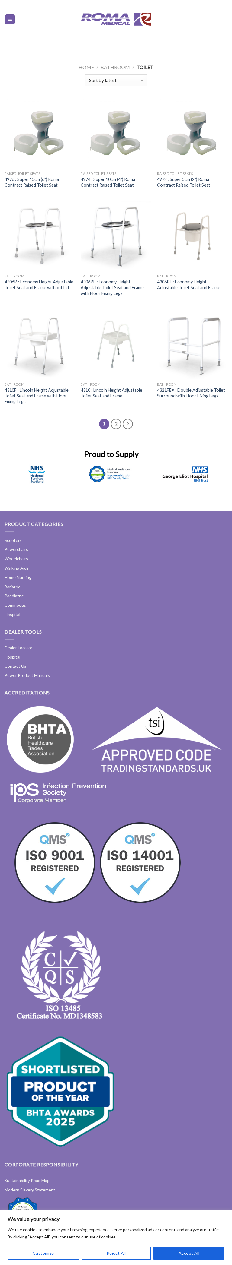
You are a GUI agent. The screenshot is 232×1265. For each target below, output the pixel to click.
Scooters (13, 540)
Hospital (12, 614)
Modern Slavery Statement (30, 1189)
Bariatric (12, 586)
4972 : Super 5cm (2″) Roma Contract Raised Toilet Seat (183, 182)
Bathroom (115, 67)
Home (86, 67)
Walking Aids (17, 568)
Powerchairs (16, 549)
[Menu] (10, 19)
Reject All (116, 1253)
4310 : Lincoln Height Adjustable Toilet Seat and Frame (111, 392)
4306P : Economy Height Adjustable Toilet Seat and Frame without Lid (39, 284)
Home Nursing (18, 577)
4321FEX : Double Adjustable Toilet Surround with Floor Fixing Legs (191, 392)
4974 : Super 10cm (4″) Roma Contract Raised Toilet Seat (108, 182)
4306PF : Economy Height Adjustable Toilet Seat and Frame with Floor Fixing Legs (112, 287)
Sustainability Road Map (27, 1180)
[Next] (210, 481)
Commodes (15, 605)
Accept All (189, 1253)
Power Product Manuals (27, 675)
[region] (116, 1237)
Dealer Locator (18, 647)
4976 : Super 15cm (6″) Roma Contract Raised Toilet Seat (32, 182)
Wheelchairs (16, 558)
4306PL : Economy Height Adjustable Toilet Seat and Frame (188, 284)
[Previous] (12, 481)
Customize (43, 1253)
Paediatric (14, 595)
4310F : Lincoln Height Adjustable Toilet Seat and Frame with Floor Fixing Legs (37, 395)
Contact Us (15, 666)
